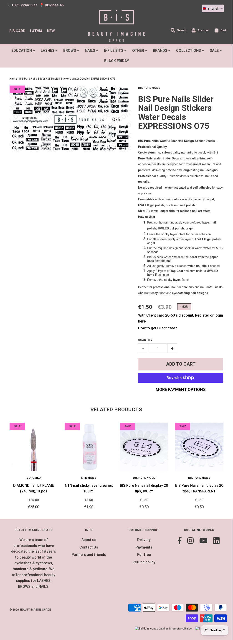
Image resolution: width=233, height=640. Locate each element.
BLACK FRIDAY (116, 61)
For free (144, 554)
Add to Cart (180, 364)
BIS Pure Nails (144, 477)
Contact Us (88, 547)
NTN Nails (88, 477)
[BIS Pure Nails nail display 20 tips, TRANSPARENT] (199, 447)
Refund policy (143, 562)
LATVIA (36, 31)
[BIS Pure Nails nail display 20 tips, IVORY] (144, 447)
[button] (213, 8)
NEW (51, 31)
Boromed (33, 477)
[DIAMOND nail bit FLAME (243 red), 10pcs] (34, 447)
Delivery (144, 540)
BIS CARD (17, 31)
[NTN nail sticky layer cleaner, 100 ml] (89, 447)
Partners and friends (89, 554)
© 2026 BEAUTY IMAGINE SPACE (30, 609)
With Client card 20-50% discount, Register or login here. (180, 318)
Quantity (145, 340)
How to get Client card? (157, 328)
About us (88, 540)
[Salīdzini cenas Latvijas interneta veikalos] (163, 629)
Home (13, 78)
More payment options (181, 389)
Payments (144, 547)
